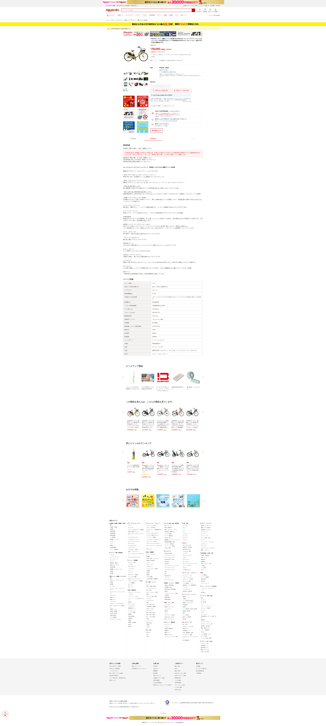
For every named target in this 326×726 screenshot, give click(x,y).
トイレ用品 (203, 567)
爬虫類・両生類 (186, 611)
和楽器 (148, 574)
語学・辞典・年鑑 (150, 612)
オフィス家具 (204, 636)
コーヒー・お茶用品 (169, 544)
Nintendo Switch (168, 553)
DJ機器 (148, 570)
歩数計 (129, 620)
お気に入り (155, 668)
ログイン (211, 15)
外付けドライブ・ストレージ (135, 578)
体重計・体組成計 (132, 622)
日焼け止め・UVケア (169, 617)
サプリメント (168, 624)
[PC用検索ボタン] (193, 10)
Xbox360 (167, 563)
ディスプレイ (131, 568)
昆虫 (184, 613)
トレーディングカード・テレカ (190, 563)
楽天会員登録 (217, 15)
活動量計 (130, 618)
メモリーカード (131, 547)
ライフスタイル (150, 600)
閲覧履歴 (155, 670)
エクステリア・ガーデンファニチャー (190, 637)
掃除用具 (203, 559)
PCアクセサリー (132, 566)
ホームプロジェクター (133, 537)
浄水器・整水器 (113, 613)
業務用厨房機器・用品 (170, 541)
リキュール (185, 533)
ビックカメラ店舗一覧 (204, 5)
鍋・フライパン (168, 525)
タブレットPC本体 (150, 527)
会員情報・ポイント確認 (159, 678)
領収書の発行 (178, 678)
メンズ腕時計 (204, 575)
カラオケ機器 (149, 576)
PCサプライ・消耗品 (133, 574)
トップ (107, 20)
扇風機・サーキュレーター (116, 569)
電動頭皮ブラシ (131, 608)
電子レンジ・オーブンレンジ (116, 580)
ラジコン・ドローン (187, 555)
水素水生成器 (113, 615)
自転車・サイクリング (129, 20)
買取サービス (113, 680)
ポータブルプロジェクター (134, 557)
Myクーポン (156, 675)
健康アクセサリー (169, 634)
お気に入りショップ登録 (180, 675)
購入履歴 (155, 673)
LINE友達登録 (178, 682)
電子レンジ (183, 15)
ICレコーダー (131, 543)
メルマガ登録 (178, 680)
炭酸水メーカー (113, 609)
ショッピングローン (114, 670)
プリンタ (130, 570)
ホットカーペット (114, 559)
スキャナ (130, 572)
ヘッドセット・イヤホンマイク (153, 539)
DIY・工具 (185, 624)
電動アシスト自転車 (142, 20)
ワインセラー (113, 601)
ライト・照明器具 (114, 549)
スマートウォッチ (205, 583)
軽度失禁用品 (168, 599)
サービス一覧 (153, 722)
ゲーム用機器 (131, 583)
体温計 (129, 626)
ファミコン (167, 577)
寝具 (202, 598)
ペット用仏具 (186, 615)
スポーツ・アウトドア (116, 20)
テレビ (176, 15)
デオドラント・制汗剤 (170, 615)
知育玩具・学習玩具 (187, 547)
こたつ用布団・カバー (206, 634)
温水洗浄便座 (131, 616)
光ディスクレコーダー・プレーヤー (136, 534)
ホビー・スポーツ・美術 (152, 592)
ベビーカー (185, 587)
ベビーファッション (187, 577)
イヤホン (145, 15)
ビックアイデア (129, 15)
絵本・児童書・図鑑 (151, 586)
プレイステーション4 (169, 557)
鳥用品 (184, 606)
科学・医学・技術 (150, 614)
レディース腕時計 (205, 577)
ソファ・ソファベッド (206, 606)
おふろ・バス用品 (187, 581)
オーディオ (130, 527)
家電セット (120, 15)
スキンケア (167, 604)
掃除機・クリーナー (114, 539)
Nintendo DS (168, 575)
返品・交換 (177, 670)
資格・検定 (149, 622)
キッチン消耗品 (168, 533)
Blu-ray (148, 632)
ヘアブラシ (130, 594)
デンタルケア (131, 606)
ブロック (185, 567)
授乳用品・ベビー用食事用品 (189, 585)
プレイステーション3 (169, 567)
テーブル (203, 610)
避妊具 (166, 591)
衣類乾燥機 (112, 533)
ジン (184, 529)
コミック (148, 584)
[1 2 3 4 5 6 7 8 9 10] (155, 60)
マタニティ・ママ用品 (188, 579)
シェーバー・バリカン (133, 596)
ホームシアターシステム (133, 541)
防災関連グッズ (186, 630)
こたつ (111, 561)
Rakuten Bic (112, 10)
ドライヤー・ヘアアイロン (134, 592)
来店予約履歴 (156, 680)
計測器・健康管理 (169, 628)
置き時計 (203, 581)
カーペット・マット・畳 (206, 624)
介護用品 (167, 595)
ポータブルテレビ (132, 545)
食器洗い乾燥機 (113, 611)
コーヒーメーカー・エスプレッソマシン (117, 589)
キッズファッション (187, 575)
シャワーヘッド (131, 610)
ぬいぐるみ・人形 (187, 545)
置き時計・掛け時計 (205, 626)
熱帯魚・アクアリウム (188, 602)
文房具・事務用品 (205, 555)
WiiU (166, 571)
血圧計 (129, 624)
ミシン (111, 543)
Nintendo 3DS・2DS (169, 559)
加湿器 (111, 571)
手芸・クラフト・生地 (206, 563)
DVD (147, 636)
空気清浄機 (152, 15)
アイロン (112, 541)
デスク (202, 612)
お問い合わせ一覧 (161, 722)
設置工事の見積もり (114, 675)
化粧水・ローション (169, 606)
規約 (190, 101)
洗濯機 (170, 15)
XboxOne (167, 561)
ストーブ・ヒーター (114, 557)
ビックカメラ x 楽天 (110, 5)
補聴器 (129, 614)
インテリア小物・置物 (206, 638)
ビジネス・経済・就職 (151, 596)
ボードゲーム (186, 561)
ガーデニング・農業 (187, 634)
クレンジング (168, 608)
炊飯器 (111, 582)
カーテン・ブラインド (206, 621)
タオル (202, 569)
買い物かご (155, 666)
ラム (184, 531)
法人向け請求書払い (157, 682)
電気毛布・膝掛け (114, 563)
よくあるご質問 (193, 5)
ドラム (148, 562)
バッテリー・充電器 (151, 537)
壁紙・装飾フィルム (205, 628)
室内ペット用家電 (187, 617)
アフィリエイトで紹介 (180, 685)
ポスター (148, 627)
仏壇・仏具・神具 (205, 651)
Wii (165, 573)
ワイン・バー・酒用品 (170, 546)
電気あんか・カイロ (114, 565)
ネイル (166, 613)
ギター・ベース (150, 564)
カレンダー (149, 598)
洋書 (147, 618)
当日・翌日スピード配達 (115, 666)
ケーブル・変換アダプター (152, 535)
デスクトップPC (132, 562)
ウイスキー (185, 525)
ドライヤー (137, 15)
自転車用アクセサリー (206, 529)
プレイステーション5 (169, 555)
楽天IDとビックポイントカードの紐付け (162, 685)
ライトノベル (149, 620)
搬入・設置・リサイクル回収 (116, 673)
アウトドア (203, 546)
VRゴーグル (149, 549)
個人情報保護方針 (200, 670)
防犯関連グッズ (204, 645)
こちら (150, 157)
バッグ (202, 590)
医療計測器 (167, 597)
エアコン (159, 15)
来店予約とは (185, 101)
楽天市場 (218, 5)
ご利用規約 (198, 673)
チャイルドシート (187, 589)
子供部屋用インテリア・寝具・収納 (208, 617)
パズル (184, 557)
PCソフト (130, 587)
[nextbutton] (202, 377)
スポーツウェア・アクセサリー (208, 548)
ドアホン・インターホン (188, 626)
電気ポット (112, 597)
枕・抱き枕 (203, 602)
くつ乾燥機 (112, 537)
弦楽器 (148, 572)
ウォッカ (185, 535)
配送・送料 (177, 666)
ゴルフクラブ (204, 531)
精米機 (111, 584)
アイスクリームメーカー (115, 619)
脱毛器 (129, 602)
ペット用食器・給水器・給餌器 (190, 608)
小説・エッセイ (150, 608)
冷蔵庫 (165, 15)
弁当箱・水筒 (168, 537)
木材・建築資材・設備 (188, 632)
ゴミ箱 (202, 632)
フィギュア (185, 553)
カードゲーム (186, 559)
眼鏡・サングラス (205, 550)
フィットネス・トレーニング (207, 541)
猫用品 (184, 596)
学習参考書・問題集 (151, 606)
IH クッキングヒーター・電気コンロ (118, 606)
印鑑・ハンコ (204, 557)
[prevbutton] (123, 377)
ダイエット (167, 626)
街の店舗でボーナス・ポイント (139, 668)
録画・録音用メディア (133, 531)
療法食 (184, 619)
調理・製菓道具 (168, 527)
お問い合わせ (178, 689)
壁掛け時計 (203, 579)
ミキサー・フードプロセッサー (117, 603)
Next (204, 34)
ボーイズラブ (149, 610)
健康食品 (167, 630)
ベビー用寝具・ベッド (188, 583)
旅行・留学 (149, 590)
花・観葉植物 (186, 640)
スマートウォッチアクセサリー (153, 543)
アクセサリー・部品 (132, 549)
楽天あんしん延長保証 (115, 668)
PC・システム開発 (150, 616)
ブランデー (185, 537)
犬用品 (184, 598)
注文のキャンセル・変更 (180, 673)
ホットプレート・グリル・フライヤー (117, 592)
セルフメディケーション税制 (116, 706)
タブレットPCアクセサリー (152, 533)
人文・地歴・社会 (150, 604)
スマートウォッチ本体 (151, 541)
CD (147, 634)
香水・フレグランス (169, 619)
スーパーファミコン (169, 579)
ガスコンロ (112, 595)
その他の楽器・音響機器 (152, 578)
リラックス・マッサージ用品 (171, 636)
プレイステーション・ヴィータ (172, 565)
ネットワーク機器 (132, 576)
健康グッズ (167, 632)
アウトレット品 (204, 643)
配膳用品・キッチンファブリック (172, 539)
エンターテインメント (151, 588)
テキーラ (185, 539)
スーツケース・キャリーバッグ (208, 588)
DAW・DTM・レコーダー (152, 558)
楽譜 (147, 594)
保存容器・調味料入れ (170, 531)
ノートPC (130, 564)
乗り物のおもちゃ (187, 549)
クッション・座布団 (205, 608)
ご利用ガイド (186, 5)
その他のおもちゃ (187, 569)
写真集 (148, 625)
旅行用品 (203, 592)
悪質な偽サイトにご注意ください (131, 706)
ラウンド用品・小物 (205, 537)
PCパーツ (130, 585)
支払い (176, 668)
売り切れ (160, 86)
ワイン (184, 527)
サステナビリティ (170, 722)
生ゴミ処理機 (113, 617)
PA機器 (148, 556)
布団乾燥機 (112, 535)
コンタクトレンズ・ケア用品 (171, 593)
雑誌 (147, 602)
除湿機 (111, 573)
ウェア (202, 539)
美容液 (166, 611)
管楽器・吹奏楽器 (150, 560)
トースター (112, 586)
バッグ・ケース (204, 535)
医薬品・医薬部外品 (169, 585)
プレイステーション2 (169, 569)
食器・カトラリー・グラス (171, 529)
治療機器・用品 (168, 587)
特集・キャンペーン (136, 666)
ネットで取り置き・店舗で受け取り (118, 678)
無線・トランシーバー (133, 551)
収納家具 (203, 619)
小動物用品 (185, 604)
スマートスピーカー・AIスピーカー (135, 554)
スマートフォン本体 (151, 525)
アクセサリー (149, 566)
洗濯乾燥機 (112, 531)
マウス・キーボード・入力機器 (135, 580)
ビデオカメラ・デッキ (133, 539)
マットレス (203, 600)
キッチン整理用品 (169, 535)
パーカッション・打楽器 (152, 568)
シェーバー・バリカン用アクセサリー (136, 599)
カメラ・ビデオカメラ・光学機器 (136, 529)
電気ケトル (112, 599)
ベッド (202, 604)
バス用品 (203, 565)
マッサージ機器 (131, 612)
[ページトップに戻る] (323, 517)
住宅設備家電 (113, 547)
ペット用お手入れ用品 (188, 600)
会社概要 (212, 5)
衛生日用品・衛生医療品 (170, 589)
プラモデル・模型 (187, 551)
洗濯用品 (203, 561)
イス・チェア (204, 614)
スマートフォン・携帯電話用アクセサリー (154, 530)
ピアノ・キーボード (151, 554)
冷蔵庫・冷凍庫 (113, 527)
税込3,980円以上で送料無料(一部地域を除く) (127, 5)
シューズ (203, 533)
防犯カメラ (185, 628)
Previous (121, 34)
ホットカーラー (131, 604)
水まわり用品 (168, 548)
